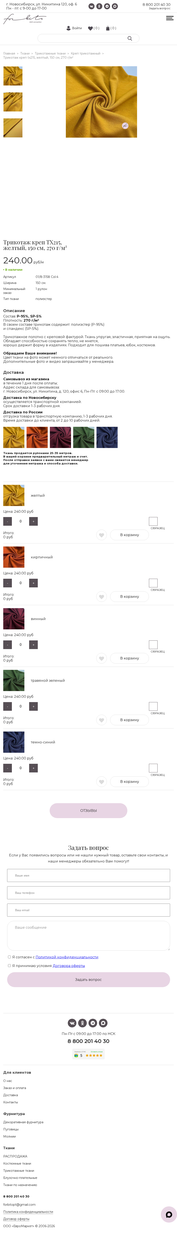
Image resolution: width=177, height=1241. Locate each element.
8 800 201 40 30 (157, 5)
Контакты (10, 1102)
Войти (77, 28)
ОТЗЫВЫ (88, 811)
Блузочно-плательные (20, 1178)
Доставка (10, 1095)
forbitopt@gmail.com (19, 1205)
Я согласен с (54, 957)
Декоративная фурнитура (23, 1122)
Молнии (9, 1136)
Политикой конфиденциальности (67, 957)
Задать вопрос (160, 8)
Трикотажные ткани (18, 1171)
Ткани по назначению (20, 1185)
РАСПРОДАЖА (15, 1156)
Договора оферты (69, 966)
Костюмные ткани (17, 1163)
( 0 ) (96, 28)
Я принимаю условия (48, 966)
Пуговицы (11, 1129)
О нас (7, 1081)
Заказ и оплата (14, 1088)
